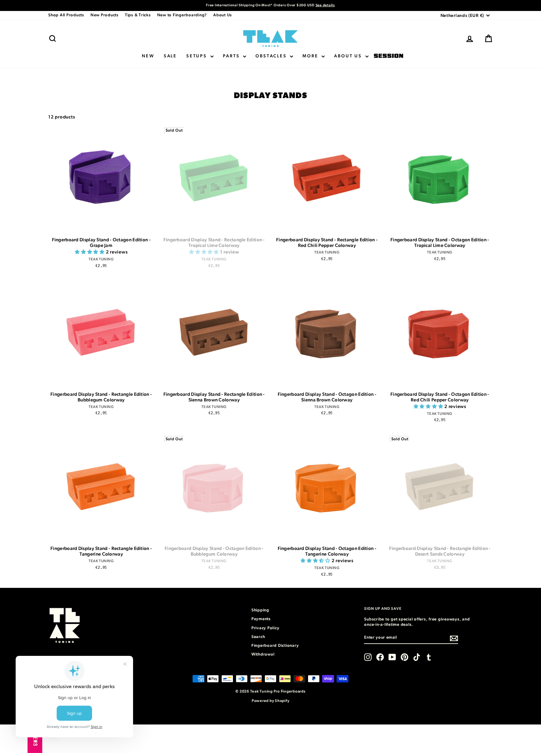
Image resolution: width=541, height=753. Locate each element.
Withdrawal (263, 654)
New (148, 56)
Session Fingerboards (388, 56)
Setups (197, 56)
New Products (104, 15)
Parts (232, 56)
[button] (90, 252)
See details (325, 5)
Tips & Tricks (138, 15)
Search (258, 637)
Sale (170, 56)
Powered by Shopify (271, 701)
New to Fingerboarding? (182, 15)
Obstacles (271, 56)
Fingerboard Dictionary (275, 646)
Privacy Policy (265, 628)
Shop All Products (66, 15)
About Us (222, 15)
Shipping (260, 610)
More (311, 56)
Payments (261, 619)
